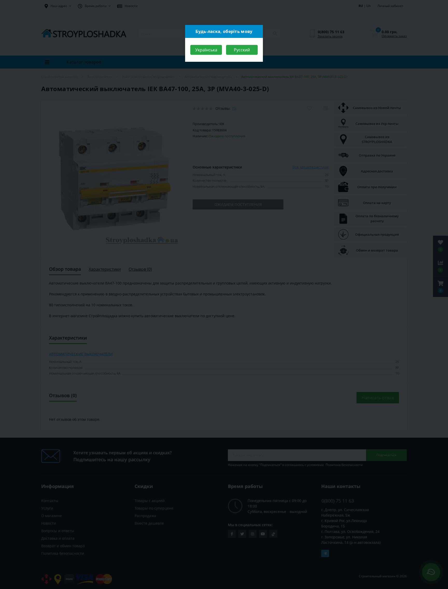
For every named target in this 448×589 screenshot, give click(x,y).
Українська (206, 50)
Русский (242, 50)
